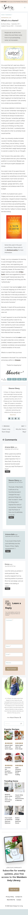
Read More (13, 414)
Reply (7, 471)
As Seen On (18, 896)
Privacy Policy (10, 896)
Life (10, 17)
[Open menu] (24, 7)
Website (8, 663)
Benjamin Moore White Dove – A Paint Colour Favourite (8, 798)
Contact (18, 900)
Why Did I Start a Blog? (21, 429)
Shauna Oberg (6, 24)
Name (8, 646)
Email (8, 654)
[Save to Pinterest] (9, 379)
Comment (9, 620)
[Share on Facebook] (14, 379)
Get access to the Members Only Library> (14, 1)
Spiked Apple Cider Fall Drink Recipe (19, 747)
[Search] (21, 723)
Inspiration (4, 17)
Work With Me (11, 900)
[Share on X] (19, 379)
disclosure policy (12, 250)
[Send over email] (24, 379)
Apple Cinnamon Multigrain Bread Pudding (18, 771)
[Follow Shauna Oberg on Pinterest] (15, 418)
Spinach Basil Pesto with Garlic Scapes (9, 747)
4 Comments (18, 26)
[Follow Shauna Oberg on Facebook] (9, 418)
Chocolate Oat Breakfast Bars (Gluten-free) (9, 771)
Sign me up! (14, 889)
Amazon (17, 360)
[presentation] (8, 735)
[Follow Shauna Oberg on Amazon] (18, 418)
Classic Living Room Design (6, 429)
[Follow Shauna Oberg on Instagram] (12, 418)
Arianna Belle (9, 447)
